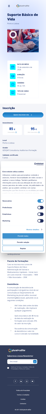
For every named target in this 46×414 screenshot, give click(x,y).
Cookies (23, 399)
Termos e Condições (23, 395)
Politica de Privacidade (23, 390)
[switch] (40, 207)
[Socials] (15, 381)
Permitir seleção (23, 242)
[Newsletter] (35, 361)
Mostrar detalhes (32, 229)
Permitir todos (23, 236)
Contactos (23, 403)
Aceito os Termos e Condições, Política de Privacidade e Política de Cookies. (22, 368)
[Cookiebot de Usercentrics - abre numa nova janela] (34, 164)
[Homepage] (23, 7)
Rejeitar (23, 248)
